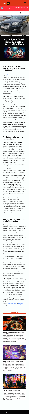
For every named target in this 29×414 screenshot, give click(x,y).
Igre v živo (9, 305)
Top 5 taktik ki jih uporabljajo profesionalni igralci (11, 391)
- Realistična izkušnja (12, 303)
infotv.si (12, 412)
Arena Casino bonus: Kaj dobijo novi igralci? (13, 362)
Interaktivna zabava (18, 305)
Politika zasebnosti (20, 412)
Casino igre (6, 74)
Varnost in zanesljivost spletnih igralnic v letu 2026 (14, 333)
